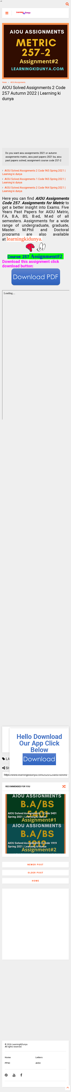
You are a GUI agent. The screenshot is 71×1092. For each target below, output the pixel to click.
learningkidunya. (24, 239)
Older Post (35, 873)
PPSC (7, 1063)
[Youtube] (14, 1075)
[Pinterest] (6, 1075)
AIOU (38, 1063)
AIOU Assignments (18, 82)
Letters (39, 1057)
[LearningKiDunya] (23, 14)
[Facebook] (21, 1075)
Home (4, 82)
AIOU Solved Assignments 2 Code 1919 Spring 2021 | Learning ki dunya (32, 845)
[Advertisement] (22, 124)
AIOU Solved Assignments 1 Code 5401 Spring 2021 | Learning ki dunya (32, 815)
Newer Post (35, 864)
